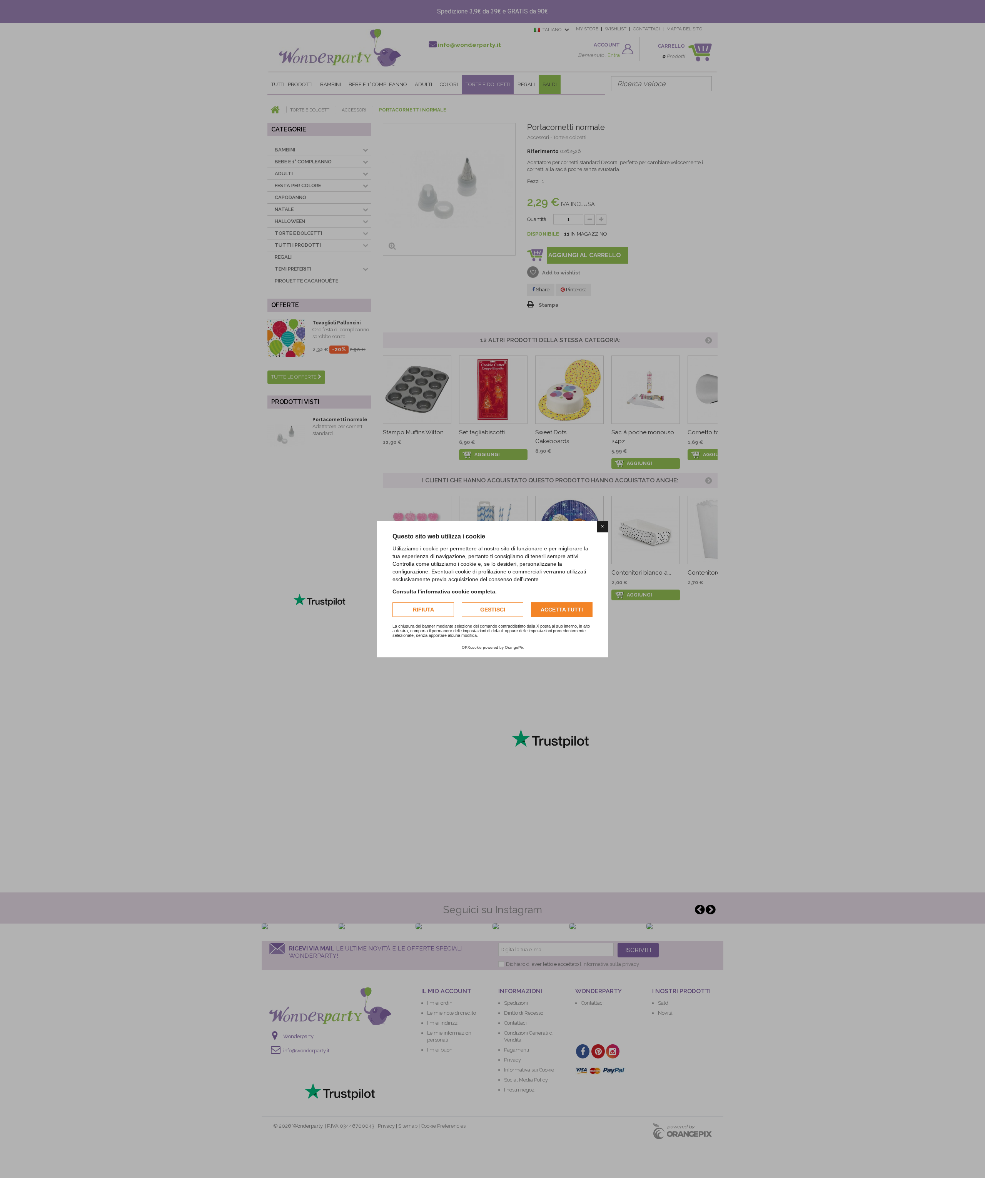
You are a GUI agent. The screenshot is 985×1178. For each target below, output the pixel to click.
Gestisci (492, 609)
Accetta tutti (562, 609)
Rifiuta (423, 609)
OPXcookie (472, 647)
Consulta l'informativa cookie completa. (444, 591)
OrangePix (514, 647)
